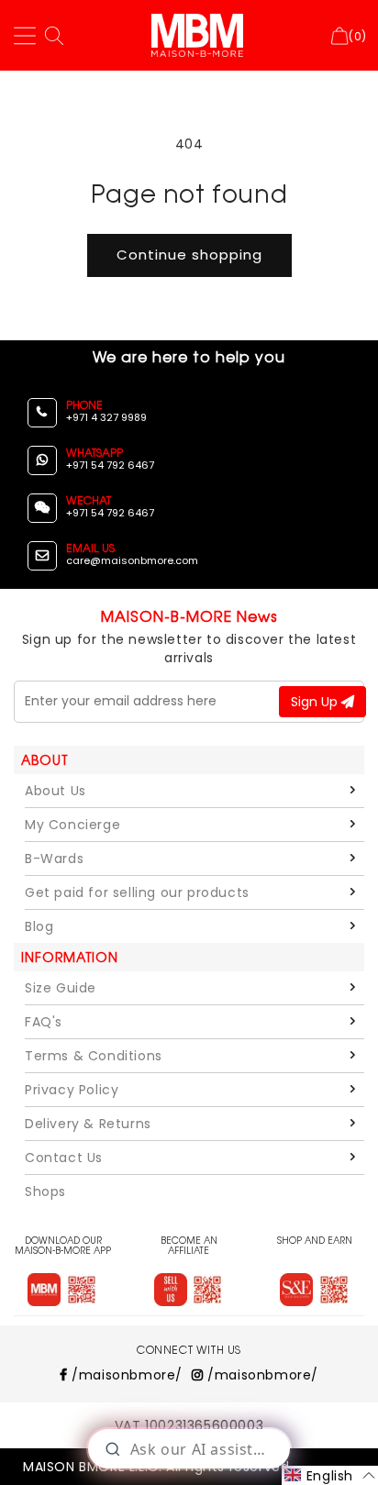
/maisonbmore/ (125, 1375)
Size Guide (60, 988)
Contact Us (64, 1157)
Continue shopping (189, 254)
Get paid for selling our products (137, 892)
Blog (39, 926)
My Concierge (72, 824)
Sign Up (316, 702)
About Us (55, 790)
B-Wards (54, 858)
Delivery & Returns (88, 1123)
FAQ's (43, 1022)
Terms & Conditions (93, 1056)
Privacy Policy (71, 1090)
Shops (45, 1191)
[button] (330, 1475)
